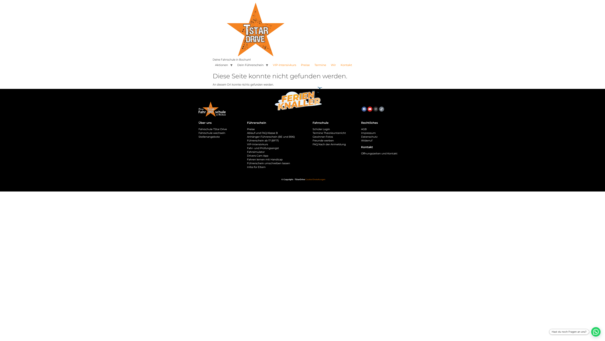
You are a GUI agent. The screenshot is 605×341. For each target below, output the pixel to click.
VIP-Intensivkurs (284, 65)
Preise (305, 65)
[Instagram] (375, 109)
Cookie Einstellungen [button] (315, 179)
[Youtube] (369, 109)
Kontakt (346, 65)
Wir (333, 65)
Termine (320, 65)
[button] (596, 332)
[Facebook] (364, 109)
